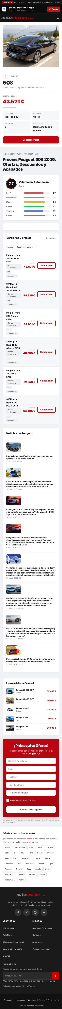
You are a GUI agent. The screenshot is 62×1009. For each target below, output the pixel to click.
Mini (19, 864)
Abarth (7, 847)
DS (15, 853)
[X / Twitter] (26, 912)
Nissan (41, 864)
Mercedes (9, 864)
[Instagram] (35, 912)
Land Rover (25, 858)
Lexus (37, 858)
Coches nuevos (17, 154)
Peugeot (29, 154)
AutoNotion (8, 935)
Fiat (22, 853)
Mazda (47, 858)
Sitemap (6, 956)
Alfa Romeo (20, 847)
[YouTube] (44, 912)
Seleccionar (46, 265)
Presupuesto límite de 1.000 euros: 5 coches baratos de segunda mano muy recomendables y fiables (30, 660)
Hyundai (50, 853)
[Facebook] (18, 912)
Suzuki (32, 875)
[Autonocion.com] (17, 17)
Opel (51, 864)
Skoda (38, 869)
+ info (43, 820)
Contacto (36, 935)
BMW (40, 847)
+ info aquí (30, 986)
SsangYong (9, 875)
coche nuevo (32, 838)
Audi (31, 847)
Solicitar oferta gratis (31, 809)
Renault (19, 869)
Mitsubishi (30, 864)
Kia (14, 858)
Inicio (5, 154)
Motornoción (8, 928)
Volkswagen (10, 880)
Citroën (50, 847)
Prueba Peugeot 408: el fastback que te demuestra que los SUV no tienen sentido (29, 457)
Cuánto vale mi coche (12, 949)
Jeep (7, 858)
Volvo (21, 880)
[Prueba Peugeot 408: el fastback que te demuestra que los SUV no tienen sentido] (13, 447)
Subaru (22, 875)
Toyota (42, 875)
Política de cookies (40, 949)
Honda (40, 853)
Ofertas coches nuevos (13, 942)
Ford (31, 853)
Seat (29, 869)
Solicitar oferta (31, 139)
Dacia (7, 853)
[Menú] (59, 17)
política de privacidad (26, 800)
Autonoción (8, 1000)
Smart (47, 869)
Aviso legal (37, 942)
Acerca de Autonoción (42, 928)
